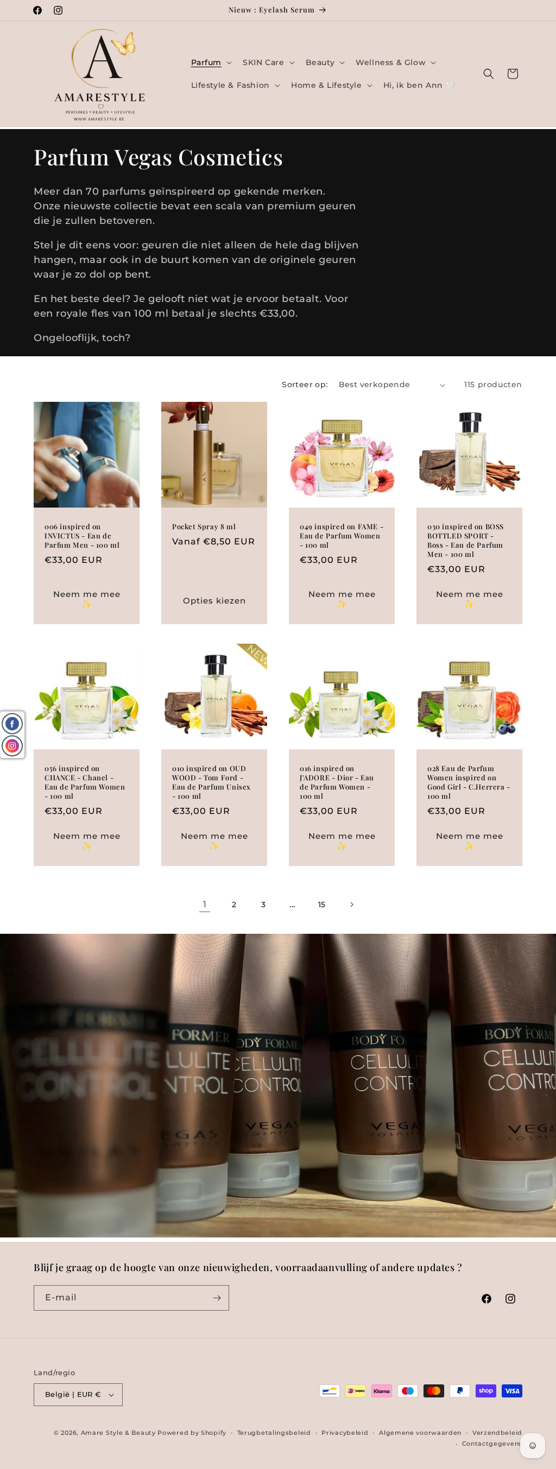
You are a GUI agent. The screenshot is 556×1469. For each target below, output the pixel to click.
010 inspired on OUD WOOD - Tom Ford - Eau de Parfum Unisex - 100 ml (211, 782)
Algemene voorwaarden (420, 1432)
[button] (211, 62)
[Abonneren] (217, 1298)
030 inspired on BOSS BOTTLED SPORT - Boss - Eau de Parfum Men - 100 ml (465, 540)
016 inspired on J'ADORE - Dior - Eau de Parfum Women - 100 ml (337, 782)
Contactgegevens (492, 1443)
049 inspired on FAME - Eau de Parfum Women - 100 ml (341, 535)
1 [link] (205, 904)
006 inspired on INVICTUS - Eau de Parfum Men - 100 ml (82, 535)
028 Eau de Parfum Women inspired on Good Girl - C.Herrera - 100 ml (468, 782)
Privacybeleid (344, 1432)
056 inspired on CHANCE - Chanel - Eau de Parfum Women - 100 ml (85, 782)
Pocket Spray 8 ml (204, 526)
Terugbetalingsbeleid (274, 1432)
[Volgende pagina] (351, 904)
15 (322, 904)
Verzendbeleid (497, 1432)
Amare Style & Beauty (118, 1432)
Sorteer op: (304, 384)
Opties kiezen (214, 600)
